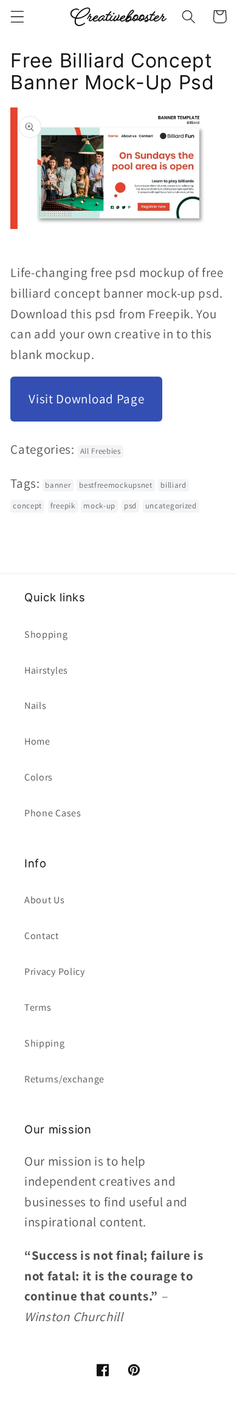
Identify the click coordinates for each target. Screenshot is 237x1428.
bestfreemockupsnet (115, 485)
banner (57, 485)
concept (27, 505)
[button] (17, 16)
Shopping (46, 634)
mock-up (99, 505)
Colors (38, 777)
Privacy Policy (54, 971)
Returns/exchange (64, 1079)
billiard (173, 485)
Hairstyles (46, 670)
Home (37, 741)
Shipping (44, 1043)
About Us (44, 899)
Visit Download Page (86, 399)
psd (130, 505)
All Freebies (100, 451)
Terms (37, 1007)
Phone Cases (52, 813)
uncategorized (171, 505)
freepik (62, 505)
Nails (35, 705)
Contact (41, 935)
